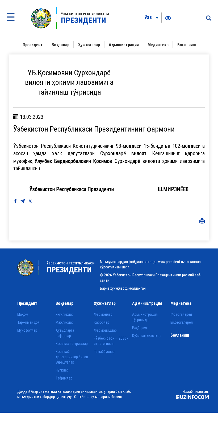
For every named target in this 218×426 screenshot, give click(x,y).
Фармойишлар (105, 330)
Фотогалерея (181, 314)
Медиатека (158, 44)
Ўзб (149, 17)
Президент (33, 44)
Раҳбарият (140, 327)
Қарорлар (101, 322)
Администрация (124, 44)
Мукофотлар (27, 330)
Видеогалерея (181, 322)
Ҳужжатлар (89, 44)
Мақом (22, 314)
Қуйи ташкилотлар (146, 335)
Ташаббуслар (104, 351)
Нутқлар (62, 370)
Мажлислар (65, 322)
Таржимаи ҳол (28, 322)
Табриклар (64, 378)
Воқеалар (60, 44)
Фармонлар (103, 314)
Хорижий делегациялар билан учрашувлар (72, 357)
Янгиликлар (65, 314)
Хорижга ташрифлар (72, 343)
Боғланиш (186, 44)
